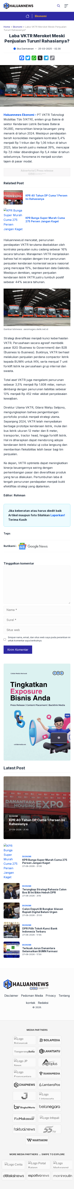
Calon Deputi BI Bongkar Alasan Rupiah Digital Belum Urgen (42, 910)
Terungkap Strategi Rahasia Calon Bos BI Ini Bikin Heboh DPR (44, 891)
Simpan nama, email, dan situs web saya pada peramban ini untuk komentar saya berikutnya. (39, 639)
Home (7, 26)
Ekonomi (41, 16)
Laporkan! (57, 515)
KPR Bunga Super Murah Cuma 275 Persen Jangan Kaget (45, 219)
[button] (58, 6)
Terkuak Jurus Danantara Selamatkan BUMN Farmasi (39, 950)
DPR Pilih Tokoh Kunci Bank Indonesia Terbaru (39, 930)
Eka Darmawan (25, 48)
